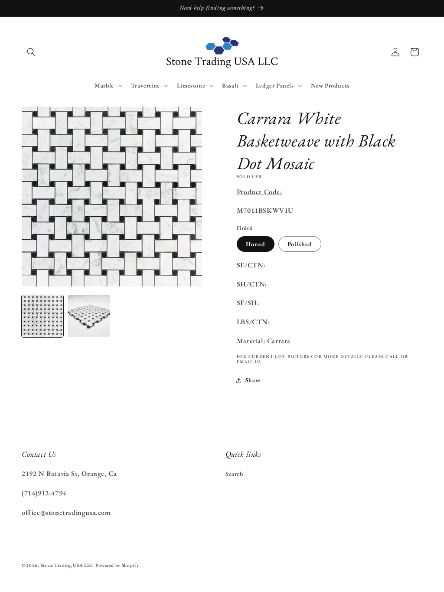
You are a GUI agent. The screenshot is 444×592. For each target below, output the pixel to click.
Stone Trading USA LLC (67, 565)
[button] (31, 52)
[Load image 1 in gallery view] (42, 316)
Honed (255, 244)
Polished (299, 244)
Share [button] (253, 380)
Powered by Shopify (117, 565)
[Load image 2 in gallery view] (88, 316)
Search (234, 474)
